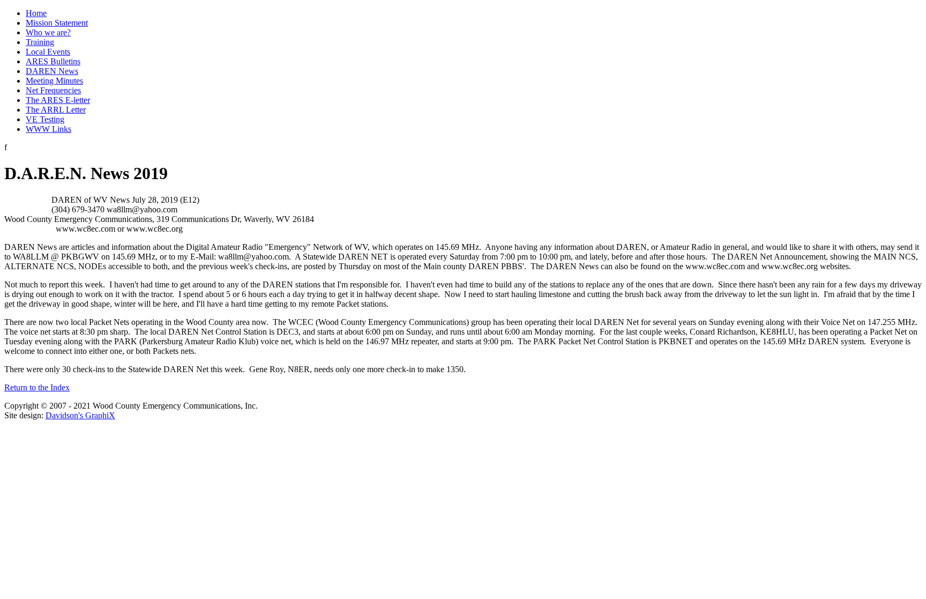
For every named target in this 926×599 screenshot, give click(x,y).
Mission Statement (57, 22)
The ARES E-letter (58, 100)
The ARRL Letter (56, 109)
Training (40, 42)
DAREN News (52, 71)
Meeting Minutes (54, 80)
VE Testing (45, 119)
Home (36, 13)
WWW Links (48, 129)
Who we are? (48, 32)
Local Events (48, 51)
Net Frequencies (53, 90)
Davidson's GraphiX (80, 415)
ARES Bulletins (53, 61)
